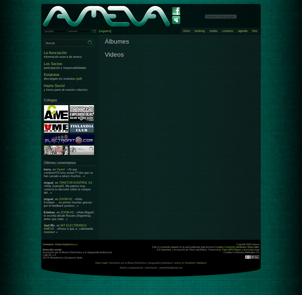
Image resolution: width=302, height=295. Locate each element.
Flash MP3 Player (231, 249)
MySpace (202, 263)
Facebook (190, 263)
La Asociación (55, 53)
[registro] (105, 31)
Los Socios (53, 64)
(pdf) (79, 78)
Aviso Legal (101, 263)
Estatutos (51, 75)
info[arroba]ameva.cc (66, 244)
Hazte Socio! (54, 86)
